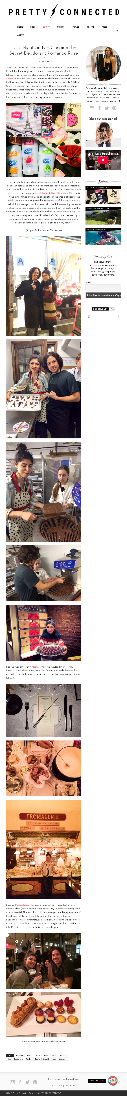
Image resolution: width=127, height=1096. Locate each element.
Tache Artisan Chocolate (45, 1059)
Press (104, 27)
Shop (32, 27)
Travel (76, 27)
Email (88, 282)
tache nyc (63, 1059)
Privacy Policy (72, 1079)
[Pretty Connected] (63, 11)
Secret (62, 1055)
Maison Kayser (42, 1055)
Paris (54, 1055)
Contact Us (60, 1079)
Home (20, 27)
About (20, 35)
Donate (90, 27)
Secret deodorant (15, 1059)
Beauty (46, 27)
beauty (30, 1055)
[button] (117, 31)
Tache (28, 1059)
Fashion (61, 27)
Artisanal (19, 1055)
